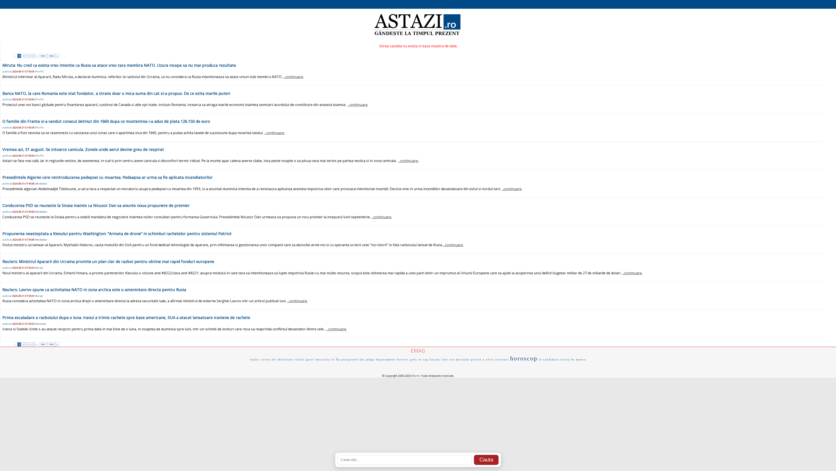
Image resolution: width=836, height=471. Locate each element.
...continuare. (293, 76)
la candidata (549, 359)
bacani (435, 359)
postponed (350, 359)
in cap (423, 359)
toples (255, 359)
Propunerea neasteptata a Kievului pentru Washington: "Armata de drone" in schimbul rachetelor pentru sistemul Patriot (117, 233)
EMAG (418, 350)
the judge (367, 359)
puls (413, 359)
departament (386, 359)
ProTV (39, 71)
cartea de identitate (277, 359)
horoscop (524, 358)
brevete (403, 359)
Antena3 (40, 323)
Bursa (39, 267)
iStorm (415, 376)
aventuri (502, 359)
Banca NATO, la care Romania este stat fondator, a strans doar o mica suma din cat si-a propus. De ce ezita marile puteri (116, 93)
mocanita (323, 359)
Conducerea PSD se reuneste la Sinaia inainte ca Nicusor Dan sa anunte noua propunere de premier (96, 205)
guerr (310, 359)
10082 (51, 56)
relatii (299, 359)
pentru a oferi (482, 359)
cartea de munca (573, 359)
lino (445, 359)
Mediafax (41, 183)
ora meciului (459, 359)
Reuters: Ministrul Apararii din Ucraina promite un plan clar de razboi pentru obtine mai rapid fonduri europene (108, 261)
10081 (43, 56)
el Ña (336, 359)
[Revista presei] (416, 36)
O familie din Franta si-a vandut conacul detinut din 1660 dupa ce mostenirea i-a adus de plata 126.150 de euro (106, 121)
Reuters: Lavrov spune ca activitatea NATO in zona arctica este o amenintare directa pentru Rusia (94, 289)
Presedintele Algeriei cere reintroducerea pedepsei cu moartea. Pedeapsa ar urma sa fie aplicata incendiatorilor (107, 177)
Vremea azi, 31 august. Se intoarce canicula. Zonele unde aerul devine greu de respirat (83, 149)
